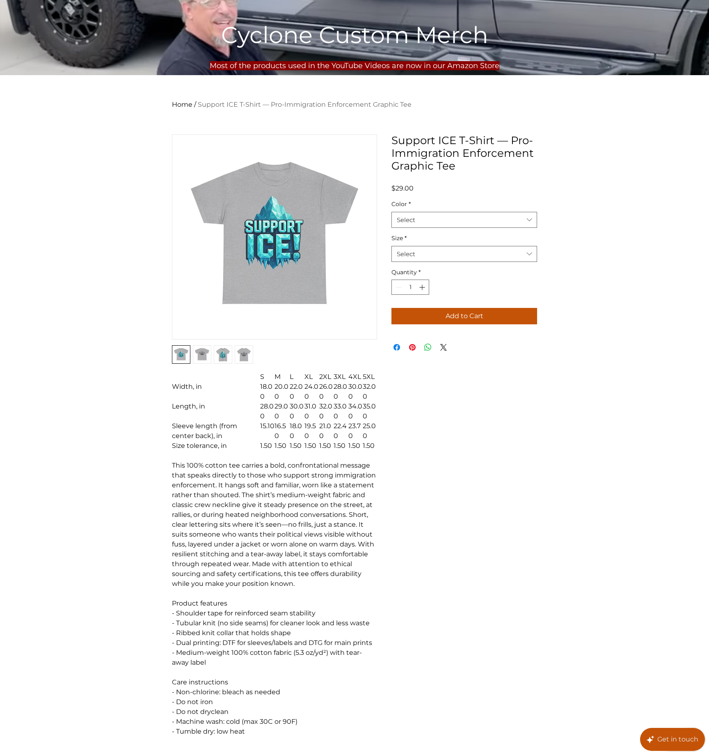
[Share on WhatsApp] (428, 347)
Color (401, 204)
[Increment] (423, 287)
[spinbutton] (410, 287)
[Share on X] (443, 347)
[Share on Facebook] (397, 347)
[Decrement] (398, 287)
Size (399, 238)
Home (182, 104)
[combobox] (464, 220)
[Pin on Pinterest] (412, 347)
